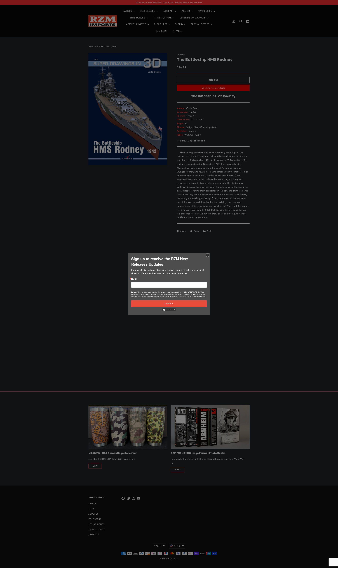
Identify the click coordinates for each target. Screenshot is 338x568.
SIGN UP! (168, 303)
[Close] (207, 255)
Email (134, 279)
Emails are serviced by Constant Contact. (192, 296)
